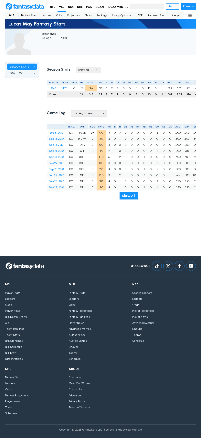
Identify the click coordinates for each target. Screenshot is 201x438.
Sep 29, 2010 (56, 187)
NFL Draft (10, 353)
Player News (12, 310)
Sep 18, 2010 (56, 151)
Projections (73, 15)
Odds (59, 15)
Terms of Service (79, 407)
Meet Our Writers (79, 383)
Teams (73, 353)
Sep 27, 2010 (56, 175)
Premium (188, 6)
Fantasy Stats (29, 15)
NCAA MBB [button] (115, 7)
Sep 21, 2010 (56, 157)
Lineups (175, 15)
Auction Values (78, 340)
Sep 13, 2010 (56, 145)
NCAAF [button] (100, 7)
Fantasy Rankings (79, 317)
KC (65, 88)
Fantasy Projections (80, 310)
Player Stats (12, 293)
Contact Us (75, 389)
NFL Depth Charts (16, 317)
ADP (140, 15)
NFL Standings (14, 340)
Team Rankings (14, 329)
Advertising (75, 395)
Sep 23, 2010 (56, 169)
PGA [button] (89, 7)
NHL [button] (80, 7)
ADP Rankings (77, 335)
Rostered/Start (157, 15)
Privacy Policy (77, 401)
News (88, 15)
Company (75, 377)
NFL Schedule (13, 347)
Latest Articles (14, 359)
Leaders (46, 15)
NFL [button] (52, 7)
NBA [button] (71, 7)
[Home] (24, 6)
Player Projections (143, 310)
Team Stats (12, 335)
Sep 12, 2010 (56, 138)
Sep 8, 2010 (56, 132)
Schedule (75, 359)
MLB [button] (62, 7)
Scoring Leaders (142, 293)
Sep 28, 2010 (56, 181)
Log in (172, 6)
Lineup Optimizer (122, 15)
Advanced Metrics (80, 329)
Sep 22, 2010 (56, 163)
